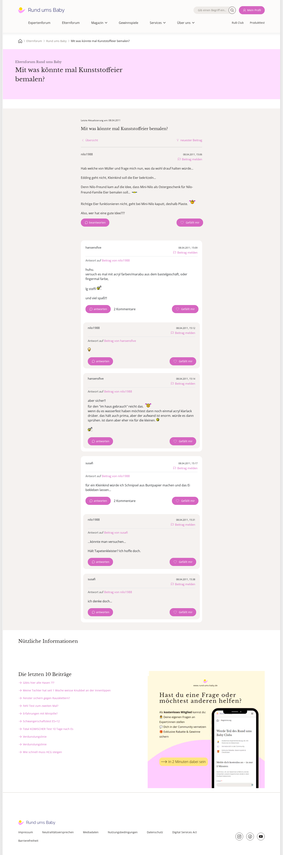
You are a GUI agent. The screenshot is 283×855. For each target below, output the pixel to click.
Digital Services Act (184, 832)
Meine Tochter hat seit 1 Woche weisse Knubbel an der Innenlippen (67, 690)
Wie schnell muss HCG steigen (42, 752)
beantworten (97, 222)
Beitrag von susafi (116, 532)
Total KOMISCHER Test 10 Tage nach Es (48, 729)
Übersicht (91, 140)
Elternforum (71, 23)
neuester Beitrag (191, 140)
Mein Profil (254, 10)
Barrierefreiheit (28, 840)
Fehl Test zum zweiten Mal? (40, 706)
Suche (232, 10)
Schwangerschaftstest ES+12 (41, 721)
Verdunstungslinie (35, 736)
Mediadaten (91, 832)
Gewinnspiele (128, 23)
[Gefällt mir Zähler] (190, 223)
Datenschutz (155, 832)
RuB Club (238, 22)
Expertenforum (39, 23)
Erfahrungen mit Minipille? (40, 713)
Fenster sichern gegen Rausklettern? (46, 698)
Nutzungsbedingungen (123, 832)
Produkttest (257, 22)
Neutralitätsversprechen (58, 832)
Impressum (25, 832)
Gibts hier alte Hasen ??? (38, 682)
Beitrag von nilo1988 (116, 260)
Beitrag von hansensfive (120, 341)
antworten (100, 309)
